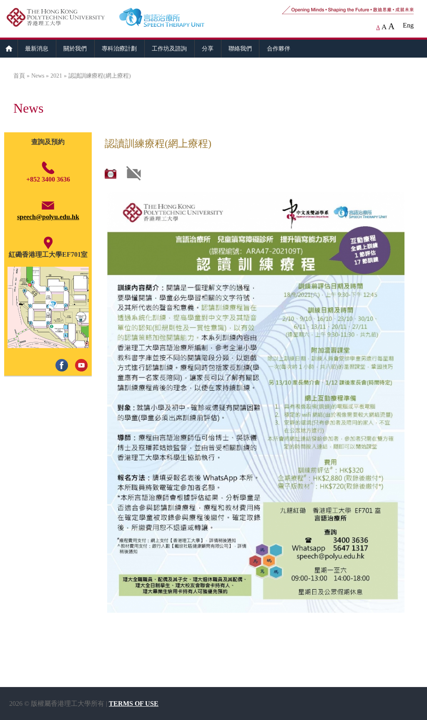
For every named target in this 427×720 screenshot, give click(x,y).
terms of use (133, 703)
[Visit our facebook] (60, 356)
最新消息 (36, 48)
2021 (56, 75)
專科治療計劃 (119, 48)
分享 (208, 48)
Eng (408, 25)
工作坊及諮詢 (169, 48)
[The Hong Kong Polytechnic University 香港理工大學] (59, 19)
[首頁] (176, 19)
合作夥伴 (278, 48)
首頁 (19, 75)
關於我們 (75, 48)
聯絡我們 (240, 48)
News (37, 75)
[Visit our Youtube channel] (80, 356)
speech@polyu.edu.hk (48, 216)
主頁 (9, 48)
